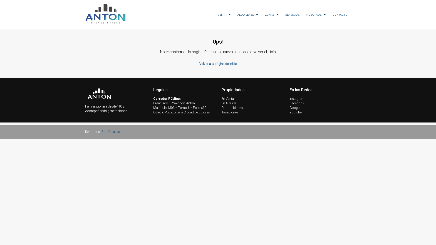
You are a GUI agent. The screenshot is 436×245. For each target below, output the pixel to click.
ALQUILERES (245, 14)
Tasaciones (229, 112)
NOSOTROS (314, 14)
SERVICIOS (292, 14)
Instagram (297, 98)
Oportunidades (232, 108)
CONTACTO (339, 14)
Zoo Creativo (111, 132)
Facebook (297, 103)
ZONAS (269, 14)
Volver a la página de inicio (218, 64)
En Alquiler (228, 103)
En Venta (227, 98)
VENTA (222, 14)
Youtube (296, 112)
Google (295, 108)
